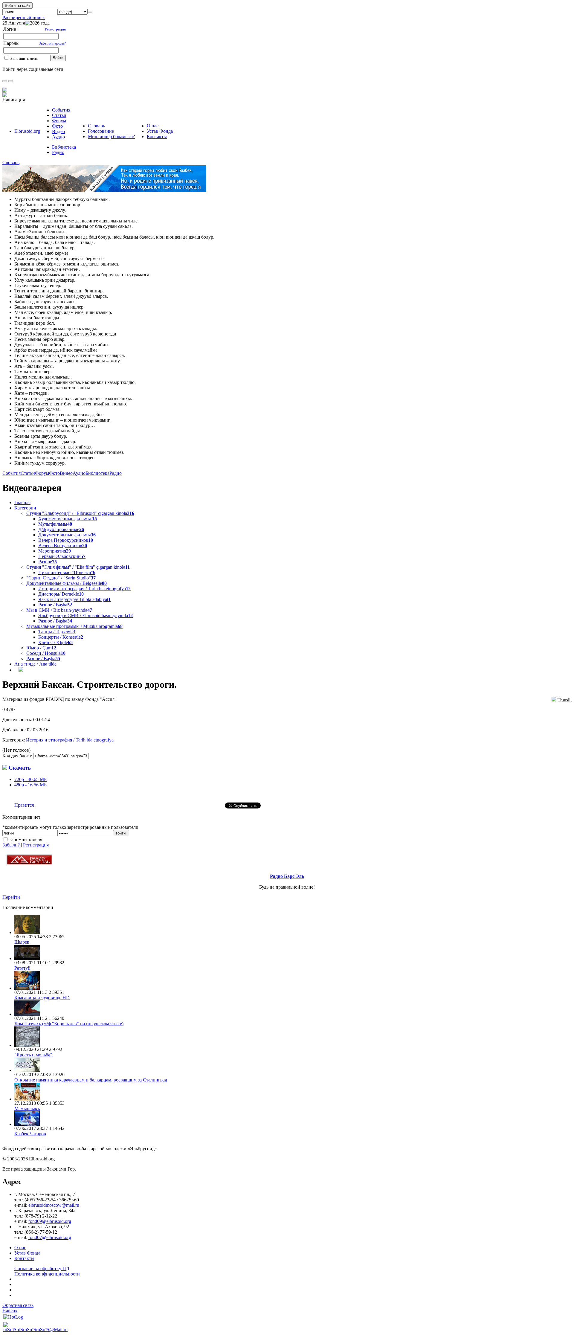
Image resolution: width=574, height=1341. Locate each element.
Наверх (9, 1310)
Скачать (20, 768)
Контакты (157, 136)
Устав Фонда (160, 131)
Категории (25, 507)
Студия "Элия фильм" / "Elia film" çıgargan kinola (78, 567)
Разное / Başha (55, 604)
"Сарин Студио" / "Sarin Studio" (61, 577)
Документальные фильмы (67, 534)
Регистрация (36, 844)
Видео (58, 131)
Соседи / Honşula (45, 653)
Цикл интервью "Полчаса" (66, 572)
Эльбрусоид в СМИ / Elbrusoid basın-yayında (85, 615)
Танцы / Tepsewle (57, 631)
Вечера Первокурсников (65, 540)
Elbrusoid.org (27, 131)
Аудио (58, 136)
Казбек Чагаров (30, 1133)
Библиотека (64, 146)
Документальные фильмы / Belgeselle (66, 583)
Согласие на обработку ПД (41, 1268)
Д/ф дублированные (61, 529)
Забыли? (11, 844)
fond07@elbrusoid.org (49, 1237)
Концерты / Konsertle (60, 637)
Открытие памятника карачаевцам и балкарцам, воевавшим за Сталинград (90, 1079)
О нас (152, 125)
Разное (47, 561)
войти (121, 833)
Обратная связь (17, 1305)
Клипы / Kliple (55, 642)
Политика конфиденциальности (47, 1273)
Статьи (59, 115)
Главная (22, 502)
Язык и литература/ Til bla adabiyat (74, 599)
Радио (58, 152)
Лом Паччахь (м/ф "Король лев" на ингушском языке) (68, 1023)
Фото (57, 126)
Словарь (96, 125)
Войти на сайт (17, 5)
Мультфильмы (55, 524)
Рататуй (22, 968)
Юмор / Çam (41, 647)
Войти (58, 58)
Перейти (11, 897)
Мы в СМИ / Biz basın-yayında (59, 610)
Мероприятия (54, 550)
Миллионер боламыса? (111, 136)
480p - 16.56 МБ (30, 784)
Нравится (24, 805)
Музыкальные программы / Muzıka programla (74, 626)
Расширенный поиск (23, 17)
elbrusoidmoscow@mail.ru (53, 1205)
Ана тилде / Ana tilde (35, 663)
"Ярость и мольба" (33, 1054)
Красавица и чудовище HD (42, 997)
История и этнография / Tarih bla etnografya (84, 588)
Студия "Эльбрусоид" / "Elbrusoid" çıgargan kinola (80, 513)
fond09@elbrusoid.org (49, 1221)
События (61, 109)
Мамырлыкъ (27, 1108)
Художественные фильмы (67, 518)
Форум (59, 120)
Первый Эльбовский (62, 556)
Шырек (21, 942)
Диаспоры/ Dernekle (61, 593)
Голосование (101, 131)
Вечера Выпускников (62, 545)
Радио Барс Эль (287, 876)
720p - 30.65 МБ (30, 779)
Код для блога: (17, 755)
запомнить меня (26, 839)
